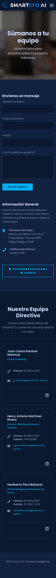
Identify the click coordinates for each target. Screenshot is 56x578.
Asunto (6, 135)
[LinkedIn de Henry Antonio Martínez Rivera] (47, 464)
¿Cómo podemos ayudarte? (18, 152)
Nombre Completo (13, 101)
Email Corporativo (13, 118)
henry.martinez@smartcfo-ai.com (29, 447)
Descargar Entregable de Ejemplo (29, 271)
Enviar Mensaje (17, 187)
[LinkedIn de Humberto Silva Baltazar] (47, 528)
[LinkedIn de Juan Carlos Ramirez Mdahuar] (47, 395)
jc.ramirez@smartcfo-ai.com (30, 380)
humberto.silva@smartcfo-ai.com (29, 512)
